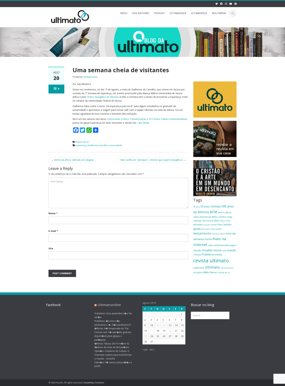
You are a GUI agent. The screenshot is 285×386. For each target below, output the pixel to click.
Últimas (213, 272)
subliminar (198, 267)
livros (208, 239)
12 (164, 325)
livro (223, 233)
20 (170, 330)
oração (231, 250)
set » (152, 349)
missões (207, 250)
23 (145, 336)
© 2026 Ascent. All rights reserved (65, 382)
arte (213, 211)
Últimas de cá (82, 141)
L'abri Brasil (143, 122)
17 (151, 330)
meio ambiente (216, 245)
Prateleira (207, 254)
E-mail (53, 230)
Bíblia (214, 216)
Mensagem (230, 245)
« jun (145, 349)
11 (158, 325)
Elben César (225, 221)
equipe (207, 225)
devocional (207, 220)
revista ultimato (211, 260)
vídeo (205, 272)
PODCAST (159, 13)
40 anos (196, 207)
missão (197, 250)
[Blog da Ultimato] (70, 16)
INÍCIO (123, 13)
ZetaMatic (99, 382)
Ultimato (212, 267)
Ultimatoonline (90, 76)
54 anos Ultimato (210, 206)
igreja (196, 229)
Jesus (203, 229)
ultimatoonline (227, 268)
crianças (197, 220)
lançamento (202, 233)
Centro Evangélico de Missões (103, 96)
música (217, 250)
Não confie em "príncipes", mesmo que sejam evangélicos (153, 159)
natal (224, 250)
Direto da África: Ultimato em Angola (72, 159)
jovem (219, 229)
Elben (217, 220)
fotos (220, 224)
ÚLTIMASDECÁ (178, 13)
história (227, 224)
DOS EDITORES (140, 13)
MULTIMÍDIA (219, 13)
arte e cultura (224, 212)
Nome (53, 213)
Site (50, 248)
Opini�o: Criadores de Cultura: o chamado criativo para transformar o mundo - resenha (113, 354)
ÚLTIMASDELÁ (199, 13)
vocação (197, 272)
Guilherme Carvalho (98, 145)
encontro (198, 224)
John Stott (210, 229)
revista (218, 254)
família (214, 225)
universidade (115, 145)
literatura (216, 234)
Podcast (197, 254)
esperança (81, 145)
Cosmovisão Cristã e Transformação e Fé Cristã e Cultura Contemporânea (147, 119)
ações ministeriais (202, 216)
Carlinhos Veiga (225, 217)
